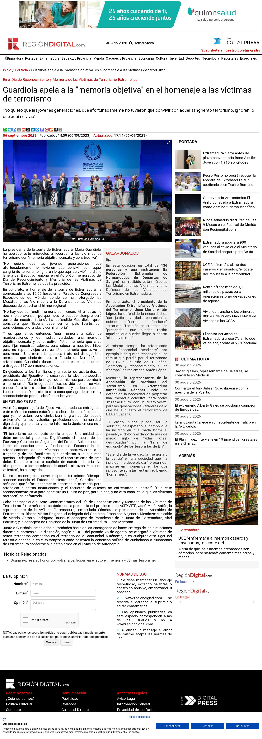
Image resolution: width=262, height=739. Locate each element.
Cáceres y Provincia (121, 58)
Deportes (193, 58)
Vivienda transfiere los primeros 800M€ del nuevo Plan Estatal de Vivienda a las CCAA (229, 316)
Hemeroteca (143, 43)
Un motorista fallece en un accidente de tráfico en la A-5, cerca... (215, 424)
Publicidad (70, 698)
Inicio (7, 70)
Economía (146, 58)
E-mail (22, 593)
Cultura (161, 58)
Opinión (21, 602)
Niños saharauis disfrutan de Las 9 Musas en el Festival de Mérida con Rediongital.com (229, 224)
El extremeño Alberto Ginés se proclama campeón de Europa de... (215, 407)
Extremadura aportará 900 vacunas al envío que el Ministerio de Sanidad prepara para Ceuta (230, 247)
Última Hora (14, 58)
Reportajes (229, 58)
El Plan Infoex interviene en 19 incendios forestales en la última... (216, 441)
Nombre (20, 583)
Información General (133, 704)
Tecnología (210, 58)
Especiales (248, 58)
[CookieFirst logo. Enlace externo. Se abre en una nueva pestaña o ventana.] (4, 720)
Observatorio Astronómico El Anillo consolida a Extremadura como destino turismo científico (229, 202)
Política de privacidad (139, 717)
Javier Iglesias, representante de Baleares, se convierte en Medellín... (211, 373)
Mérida (98, 58)
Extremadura (49, 58)
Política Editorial (19, 704)
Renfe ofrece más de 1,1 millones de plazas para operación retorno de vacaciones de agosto (229, 294)
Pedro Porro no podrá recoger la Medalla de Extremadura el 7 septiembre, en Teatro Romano (229, 180)
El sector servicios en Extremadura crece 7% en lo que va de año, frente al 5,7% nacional (230, 338)
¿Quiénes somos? (20, 698)
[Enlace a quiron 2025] (131, 14)
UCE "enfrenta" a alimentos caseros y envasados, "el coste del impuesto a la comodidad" (228, 269)
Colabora (69, 704)
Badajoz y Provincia (76, 58)
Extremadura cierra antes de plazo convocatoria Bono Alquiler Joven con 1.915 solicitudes (229, 158)
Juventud (176, 58)
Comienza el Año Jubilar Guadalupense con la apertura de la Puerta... (211, 390)
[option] (131, 14)
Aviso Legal (126, 698)
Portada (31, 58)
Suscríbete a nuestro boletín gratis (230, 50)
